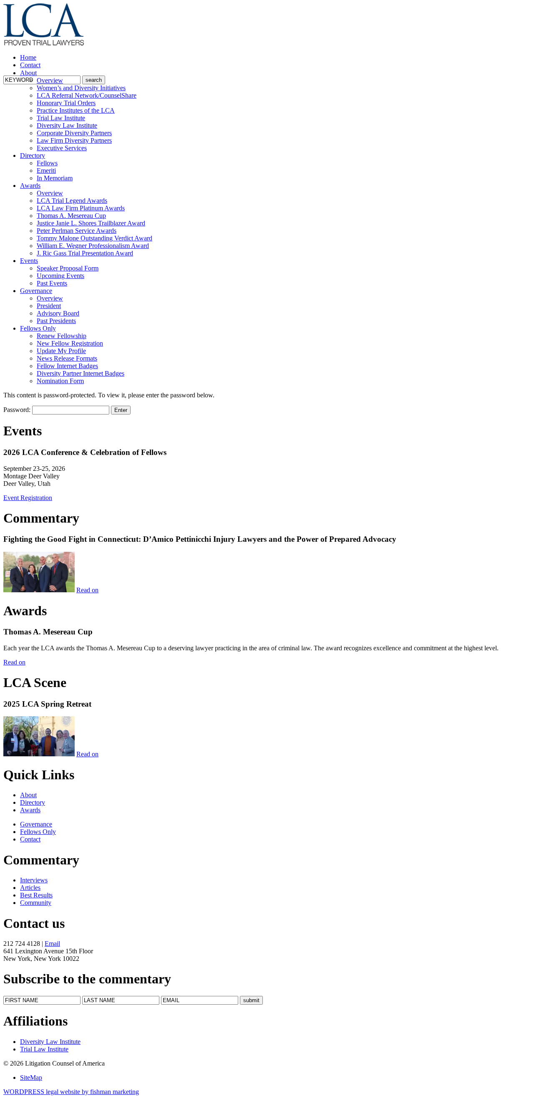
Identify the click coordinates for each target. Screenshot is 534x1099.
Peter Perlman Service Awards (76, 230)
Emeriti (46, 170)
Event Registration (27, 497)
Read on (87, 590)
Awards (30, 185)
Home (28, 57)
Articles (30, 887)
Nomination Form (60, 380)
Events (29, 260)
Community (35, 902)
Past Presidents (56, 320)
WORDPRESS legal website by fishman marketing (71, 1091)
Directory (32, 155)
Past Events (52, 283)
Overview (50, 80)
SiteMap (31, 1077)
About (28, 72)
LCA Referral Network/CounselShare (86, 95)
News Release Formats (67, 358)
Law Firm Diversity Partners (74, 140)
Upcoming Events (60, 275)
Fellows (47, 163)
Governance (36, 290)
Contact (30, 64)
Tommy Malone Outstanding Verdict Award (94, 238)
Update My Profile (61, 350)
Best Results (36, 895)
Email (52, 943)
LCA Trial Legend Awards (72, 200)
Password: (17, 409)
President (49, 305)
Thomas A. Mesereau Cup (71, 215)
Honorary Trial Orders (66, 102)
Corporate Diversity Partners (74, 132)
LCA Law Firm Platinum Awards (81, 208)
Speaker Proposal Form (67, 268)
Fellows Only (38, 328)
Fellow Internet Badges (67, 365)
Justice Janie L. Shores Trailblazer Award (91, 223)
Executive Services (62, 148)
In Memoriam (55, 178)
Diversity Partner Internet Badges (80, 373)
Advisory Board (58, 313)
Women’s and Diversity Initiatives (81, 87)
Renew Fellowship (61, 335)
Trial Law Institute (61, 117)
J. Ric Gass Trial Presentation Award (85, 253)
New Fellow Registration (70, 343)
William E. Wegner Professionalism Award (93, 245)
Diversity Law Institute (67, 125)
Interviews (34, 880)
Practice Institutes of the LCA (76, 110)
